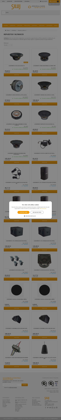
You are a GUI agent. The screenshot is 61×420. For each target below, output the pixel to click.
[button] (30, 216)
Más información (43, 208)
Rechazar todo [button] (37, 212)
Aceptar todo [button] (23, 212)
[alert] (30, 210)
